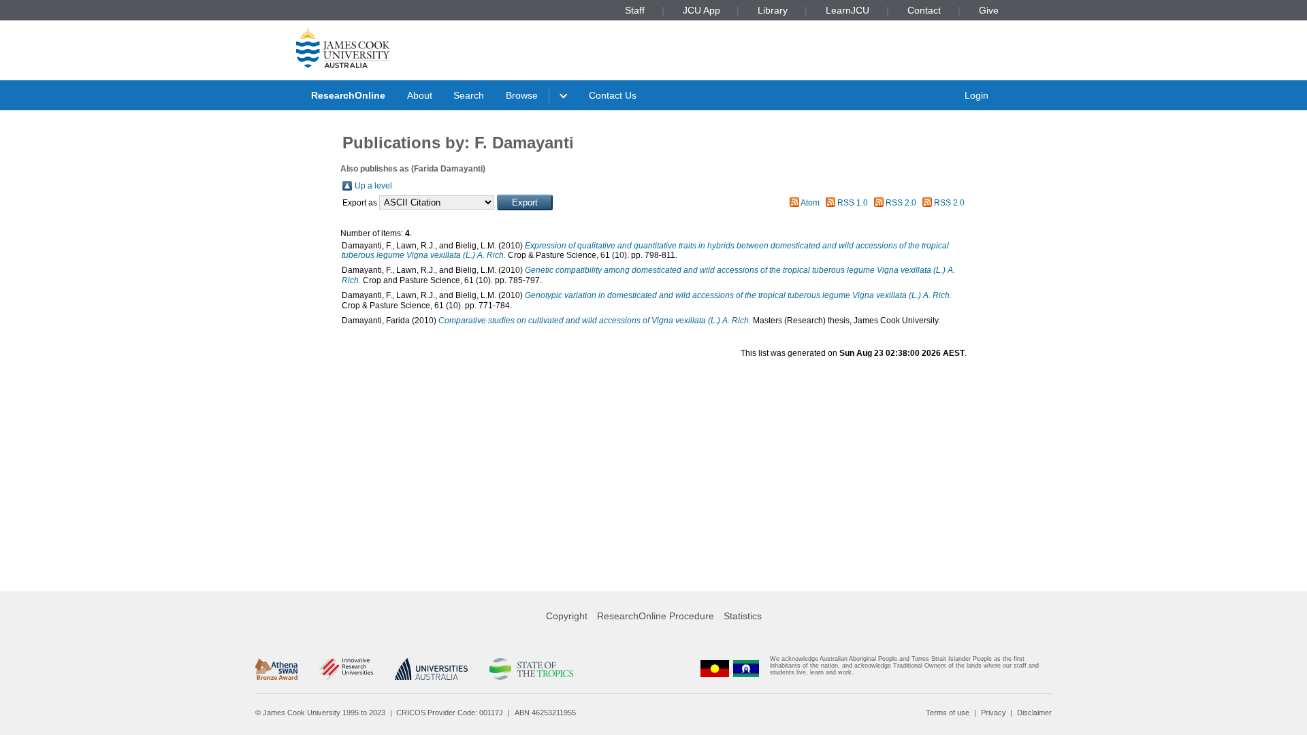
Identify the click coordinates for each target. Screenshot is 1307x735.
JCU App (701, 10)
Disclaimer (1034, 712)
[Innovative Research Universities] (346, 669)
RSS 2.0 (901, 203)
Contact (924, 10)
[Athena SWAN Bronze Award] (276, 669)
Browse (522, 95)
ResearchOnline (348, 95)
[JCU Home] (343, 47)
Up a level (373, 186)
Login (976, 95)
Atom (810, 203)
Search (468, 95)
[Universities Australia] (431, 669)
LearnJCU (847, 10)
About (419, 95)
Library (773, 10)
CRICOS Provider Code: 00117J (449, 712)
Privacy (993, 712)
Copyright (566, 615)
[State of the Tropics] (530, 669)
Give (989, 10)
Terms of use (947, 712)
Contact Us (612, 95)
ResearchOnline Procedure (655, 615)
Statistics (743, 615)
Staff (635, 10)
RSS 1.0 (852, 203)
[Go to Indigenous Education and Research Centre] (714, 668)
